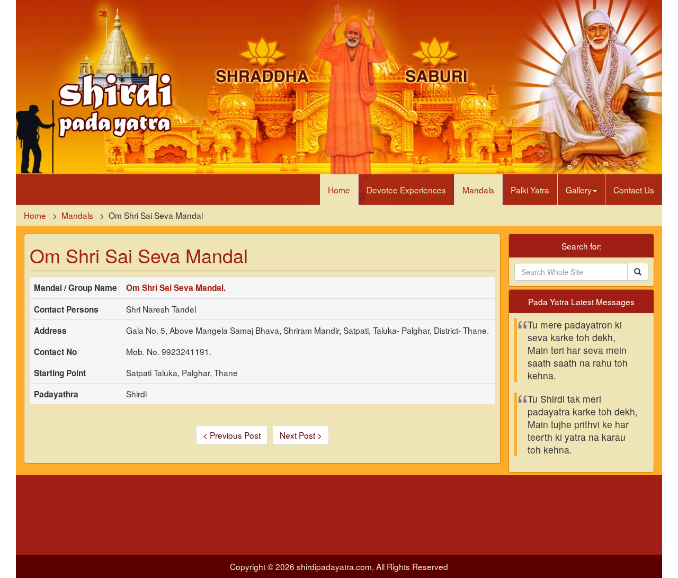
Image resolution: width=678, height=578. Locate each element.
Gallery (579, 189)
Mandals (478, 189)
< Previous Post (232, 435)
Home (339, 189)
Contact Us (633, 189)
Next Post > (301, 435)
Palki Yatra (530, 189)
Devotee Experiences (406, 189)
